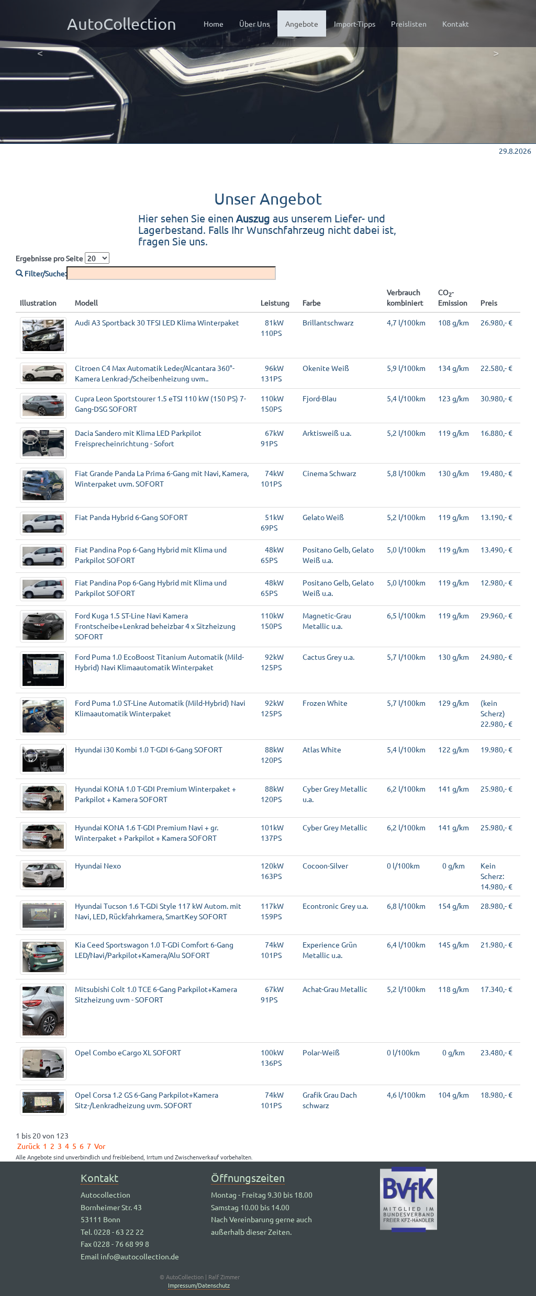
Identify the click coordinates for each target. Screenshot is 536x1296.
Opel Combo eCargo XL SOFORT (128, 1052)
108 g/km (453, 322)
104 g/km (453, 1094)
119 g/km (453, 432)
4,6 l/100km (406, 1094)
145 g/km (453, 944)
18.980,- (496, 1094)
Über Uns (254, 23)
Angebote (305, 23)
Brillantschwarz (328, 322)
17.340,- (496, 989)
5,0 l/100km (406, 549)
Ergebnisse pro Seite (50, 258)
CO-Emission (452, 297)
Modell (86, 302)
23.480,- (496, 1052)
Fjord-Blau (320, 398)
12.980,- (496, 582)
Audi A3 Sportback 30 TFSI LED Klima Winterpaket (157, 322)
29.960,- (496, 615)
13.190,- (496, 517)
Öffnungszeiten (248, 1177)
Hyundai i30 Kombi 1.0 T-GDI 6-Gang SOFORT (148, 749)
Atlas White (322, 749)
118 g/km (453, 989)
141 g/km (453, 788)
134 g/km (453, 368)
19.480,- (496, 473)
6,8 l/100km (406, 905)
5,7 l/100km (406, 656)
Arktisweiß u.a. (327, 432)
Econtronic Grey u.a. (335, 905)
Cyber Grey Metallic (335, 827)
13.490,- (496, 549)
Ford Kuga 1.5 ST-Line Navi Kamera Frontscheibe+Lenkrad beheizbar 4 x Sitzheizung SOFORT (155, 626)
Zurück (28, 1146)
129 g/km (453, 702)
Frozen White (325, 702)
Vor (99, 1146)
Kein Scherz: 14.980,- (496, 876)
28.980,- (496, 905)
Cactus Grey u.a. (328, 656)
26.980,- (496, 322)
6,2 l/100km (406, 788)
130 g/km (453, 473)
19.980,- (496, 749)
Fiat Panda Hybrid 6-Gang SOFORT (131, 517)
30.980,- (496, 398)
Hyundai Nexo (98, 865)
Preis (489, 302)
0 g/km (451, 865)
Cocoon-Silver (325, 865)
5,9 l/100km (406, 368)
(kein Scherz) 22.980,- (496, 713)
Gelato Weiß (323, 517)
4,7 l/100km (406, 322)
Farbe (312, 302)
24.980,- (496, 656)
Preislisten (409, 23)
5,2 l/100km (406, 432)
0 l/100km (403, 865)
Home (214, 23)
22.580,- (496, 368)
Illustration (38, 302)
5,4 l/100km (406, 398)
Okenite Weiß (326, 368)
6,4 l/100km (406, 944)
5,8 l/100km (406, 473)
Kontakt (455, 23)
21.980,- (496, 944)
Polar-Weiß (321, 1052)
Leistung (275, 302)
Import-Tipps (354, 23)
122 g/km (453, 749)
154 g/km (453, 905)
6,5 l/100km (406, 615)
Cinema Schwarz (329, 473)
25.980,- (496, 788)
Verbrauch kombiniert (405, 297)
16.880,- (496, 432)
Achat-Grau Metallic (335, 989)
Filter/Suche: (44, 273)
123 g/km (453, 398)
